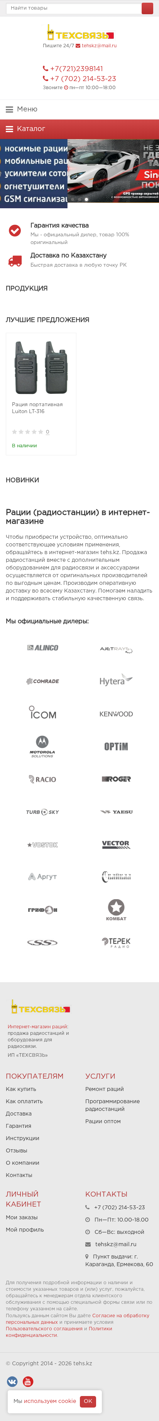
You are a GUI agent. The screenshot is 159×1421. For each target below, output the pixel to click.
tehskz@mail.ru (99, 46)
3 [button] (86, 199)
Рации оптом (103, 1121)
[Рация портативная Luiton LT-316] (41, 368)
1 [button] (72, 199)
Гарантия (18, 1126)
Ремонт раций (104, 1089)
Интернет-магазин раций (37, 1027)
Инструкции (22, 1138)
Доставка (19, 1114)
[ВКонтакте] (12, 1382)
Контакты (19, 1175)
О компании (22, 1163)
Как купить (21, 1089)
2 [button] (79, 199)
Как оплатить (24, 1101)
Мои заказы (22, 1217)
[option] (79, 173)
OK (88, 1401)
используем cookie (50, 1401)
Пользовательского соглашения (44, 1329)
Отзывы (16, 1151)
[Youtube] (28, 1382)
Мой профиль (25, 1230)
